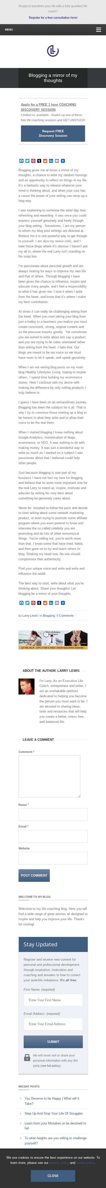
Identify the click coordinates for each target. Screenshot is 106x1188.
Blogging (49, 615)
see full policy (50, 1066)
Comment (26, 752)
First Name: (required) (39, 989)
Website (24, 848)
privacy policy (59, 1163)
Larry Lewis (30, 615)
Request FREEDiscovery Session (53, 133)
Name (23, 805)
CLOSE (53, 1176)
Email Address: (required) (42, 1014)
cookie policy (85, 1163)
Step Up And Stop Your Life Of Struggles (54, 1113)
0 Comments (65, 615)
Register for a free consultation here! (53, 17)
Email (23, 826)
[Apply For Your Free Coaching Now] (53, 653)
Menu (9, 29)
